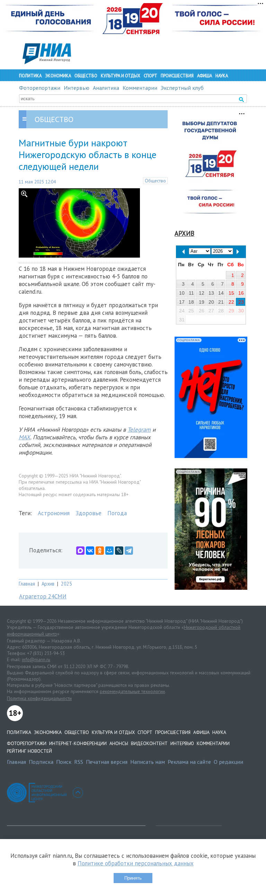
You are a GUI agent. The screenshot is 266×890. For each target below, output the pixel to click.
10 (182, 293)
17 (182, 302)
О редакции (228, 761)
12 (201, 293)
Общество (85, 76)
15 (231, 293)
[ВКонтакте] (90, 550)
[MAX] (80, 550)
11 (191, 293)
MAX (24, 437)
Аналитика (106, 87)
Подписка (41, 761)
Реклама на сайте (189, 761)
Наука (221, 76)
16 (241, 293)
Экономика (58, 76)
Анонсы (118, 743)
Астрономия (54, 513)
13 (211, 293)
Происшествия (177, 76)
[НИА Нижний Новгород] (47, 62)
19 (201, 302)
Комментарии (140, 87)
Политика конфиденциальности (39, 698)
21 (221, 302)
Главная (27, 583)
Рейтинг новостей (29, 751)
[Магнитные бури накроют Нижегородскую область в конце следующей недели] (79, 255)
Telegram (139, 429)
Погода (117, 513)
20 (211, 302)
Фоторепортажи (39, 87)
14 (221, 293)
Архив (48, 583)
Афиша (204, 76)
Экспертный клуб (182, 87)
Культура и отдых (120, 76)
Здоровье (88, 513)
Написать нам (147, 761)
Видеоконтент (149, 743)
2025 (66, 583)
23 (241, 302)
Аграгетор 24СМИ (42, 596)
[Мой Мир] (109, 550)
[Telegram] (129, 550)
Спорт (150, 76)
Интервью (76, 87)
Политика (30, 76)
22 (231, 302)
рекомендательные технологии (132, 691)
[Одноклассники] (100, 550)
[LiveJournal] (119, 550)
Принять (133, 878)
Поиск (63, 761)
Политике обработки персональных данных (136, 863)
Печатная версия (106, 761)
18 (191, 302)
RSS (78, 761)
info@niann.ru (36, 659)
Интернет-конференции (78, 743)
